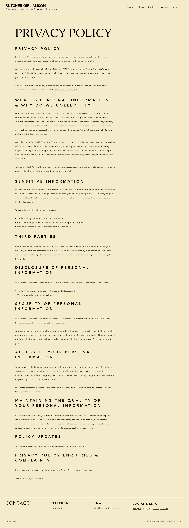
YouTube (164, 508)
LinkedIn (147, 509)
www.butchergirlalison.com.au (44, 126)
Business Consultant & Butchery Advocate (31, 9)
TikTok (156, 508)
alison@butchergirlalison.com (29, 478)
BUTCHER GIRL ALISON (26, 5)
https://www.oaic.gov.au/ (65, 89)
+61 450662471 (57, 508)
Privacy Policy (11, 521)
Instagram (137, 508)
